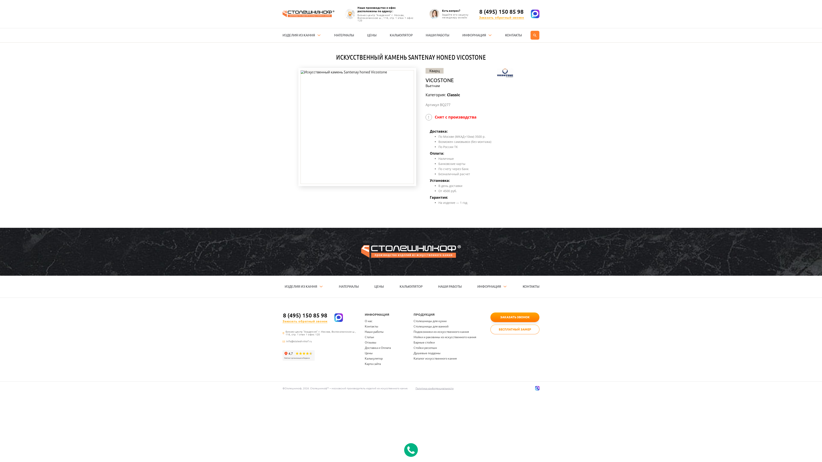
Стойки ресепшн (425, 347)
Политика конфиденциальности (434, 388)
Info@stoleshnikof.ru (299, 341)
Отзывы (370, 342)
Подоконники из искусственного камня (441, 331)
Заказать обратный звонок (501, 17)
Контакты (371, 326)
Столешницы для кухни (430, 321)
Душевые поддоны (427, 353)
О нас (368, 321)
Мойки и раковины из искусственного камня (445, 337)
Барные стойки (424, 342)
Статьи (369, 337)
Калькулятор (374, 358)
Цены (369, 353)
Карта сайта (373, 364)
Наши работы (374, 331)
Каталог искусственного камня (435, 358)
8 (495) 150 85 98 (501, 12)
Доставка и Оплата (378, 347)
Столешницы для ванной (431, 326)
